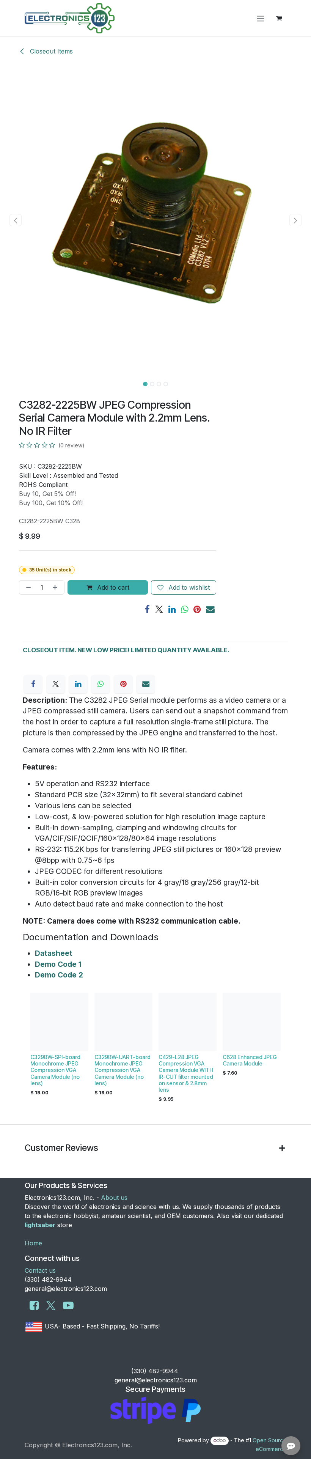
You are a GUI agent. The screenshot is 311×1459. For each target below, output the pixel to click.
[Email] (210, 609)
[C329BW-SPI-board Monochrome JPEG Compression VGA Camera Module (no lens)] (59, 1022)
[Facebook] (147, 609)
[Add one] (56, 587)
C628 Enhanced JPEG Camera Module (250, 1060)
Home (33, 1243)
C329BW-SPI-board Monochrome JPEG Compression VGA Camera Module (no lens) (55, 1070)
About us (114, 1197)
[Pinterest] (197, 609)
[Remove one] (27, 587)
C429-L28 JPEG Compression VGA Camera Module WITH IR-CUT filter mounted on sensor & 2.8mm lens (186, 1073)
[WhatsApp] (184, 609)
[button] (15, 220)
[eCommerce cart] (278, 18)
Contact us (40, 1270)
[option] (155, 1049)
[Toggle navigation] (260, 18)
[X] (159, 609)
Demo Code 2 (59, 974)
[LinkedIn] (172, 609)
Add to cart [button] (112, 587)
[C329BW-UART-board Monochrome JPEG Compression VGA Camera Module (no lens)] (123, 1022)
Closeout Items (50, 51)
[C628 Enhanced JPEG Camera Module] (252, 1022)
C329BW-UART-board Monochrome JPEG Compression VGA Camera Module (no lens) (122, 1070)
